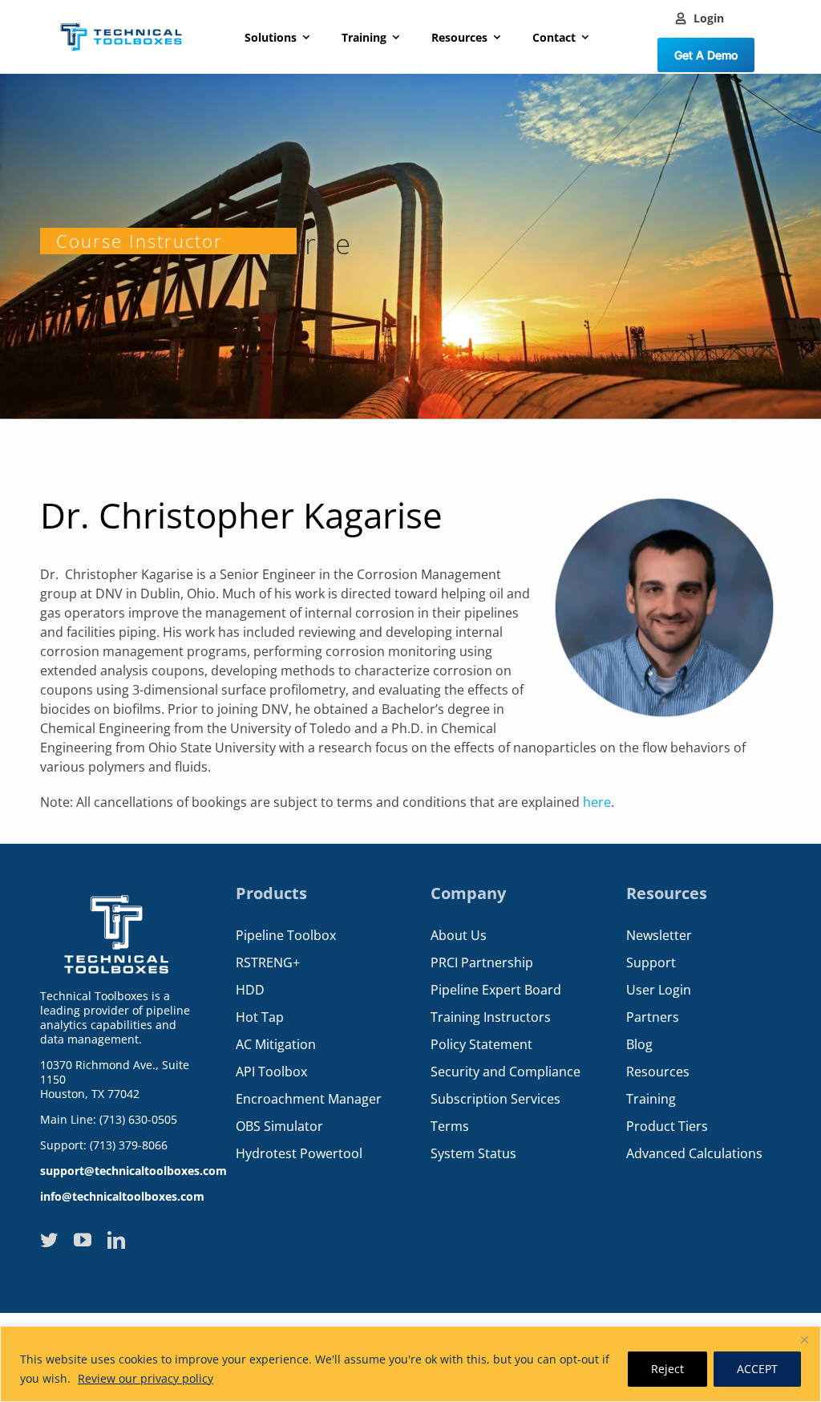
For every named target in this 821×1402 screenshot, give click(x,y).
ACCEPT (757, 1368)
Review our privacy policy (145, 1378)
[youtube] (82, 1240)
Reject (667, 1368)
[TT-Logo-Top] (121, 18)
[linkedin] (116, 1240)
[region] (410, 1364)
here (597, 802)
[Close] (804, 1339)
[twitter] (49, 1240)
